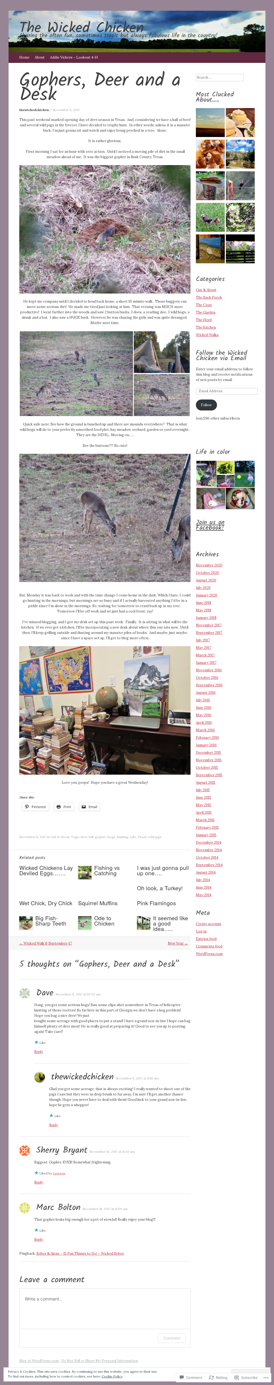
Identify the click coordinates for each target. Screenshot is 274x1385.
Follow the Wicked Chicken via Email (221, 356)
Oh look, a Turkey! (160, 888)
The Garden (205, 312)
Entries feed (206, 939)
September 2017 (209, 632)
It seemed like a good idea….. (170, 923)
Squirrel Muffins (97, 903)
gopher (100, 837)
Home (24, 57)
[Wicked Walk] (240, 218)
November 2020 (209, 565)
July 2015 (203, 790)
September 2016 (209, 685)
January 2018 (206, 617)
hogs (111, 837)
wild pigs (155, 837)
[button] (76, 374)
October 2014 (207, 857)
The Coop (204, 305)
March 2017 (205, 655)
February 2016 (207, 737)
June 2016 (203, 707)
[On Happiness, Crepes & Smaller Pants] (210, 155)
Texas (142, 837)
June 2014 (203, 887)
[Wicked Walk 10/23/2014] (240, 155)
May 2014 (203, 895)
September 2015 (209, 775)
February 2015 (207, 827)
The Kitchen (206, 327)
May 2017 (203, 647)
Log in (201, 931)
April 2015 (204, 812)
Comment (171, 1338)
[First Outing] (210, 218)
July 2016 (203, 700)
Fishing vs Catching (107, 870)
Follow (206, 405)
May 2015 (203, 805)
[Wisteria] (240, 249)
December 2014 (208, 842)
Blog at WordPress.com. (39, 1361)
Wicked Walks (207, 335)
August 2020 (206, 580)
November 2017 (209, 625)
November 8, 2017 (66, 110)
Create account (208, 924)
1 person (59, 1173)
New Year (178, 943)
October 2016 (207, 677)
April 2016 (204, 722)
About (40, 57)
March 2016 (205, 730)
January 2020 (206, 595)
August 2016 (206, 692)
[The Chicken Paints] (210, 249)
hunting (122, 837)
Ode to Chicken (104, 920)
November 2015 (209, 760)
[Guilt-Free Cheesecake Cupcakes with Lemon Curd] (240, 123)
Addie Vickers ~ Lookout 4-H (74, 57)
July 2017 (203, 640)
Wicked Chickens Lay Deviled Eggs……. (46, 870)
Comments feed (209, 946)
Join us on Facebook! (210, 525)
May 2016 (203, 715)
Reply (38, 1051)
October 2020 (207, 572)
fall (91, 837)
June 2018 (203, 602)
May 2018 (203, 610)
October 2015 (207, 767)
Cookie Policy (112, 1376)
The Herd (204, 320)
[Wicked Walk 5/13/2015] (240, 186)
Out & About (60, 837)
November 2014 (209, 850)
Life (133, 837)
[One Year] (210, 123)
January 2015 (206, 835)
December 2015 (208, 752)
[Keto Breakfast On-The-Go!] (210, 186)
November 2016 (209, 670)
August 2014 (206, 872)
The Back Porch (209, 297)
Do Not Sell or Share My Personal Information (99, 1361)
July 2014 (203, 880)
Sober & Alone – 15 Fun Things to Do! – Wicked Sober (80, 1253)
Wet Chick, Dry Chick (45, 903)
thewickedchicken (34, 110)
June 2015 (203, 797)
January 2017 (206, 662)
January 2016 (206, 745)
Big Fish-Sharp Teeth (50, 920)
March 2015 (205, 820)
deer (84, 837)
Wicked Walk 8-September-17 (45, 943)
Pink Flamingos (156, 903)
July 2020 (203, 587)
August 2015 (205, 782)
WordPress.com (209, 954)
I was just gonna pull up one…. (163, 870)
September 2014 (209, 865)
